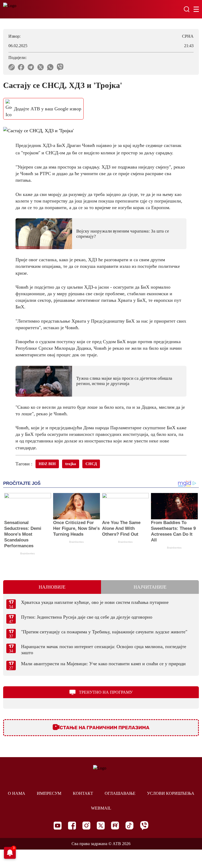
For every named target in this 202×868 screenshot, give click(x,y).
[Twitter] (101, 825)
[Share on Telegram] (31, 67)
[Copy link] (11, 67)
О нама (16, 793)
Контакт (83, 793)
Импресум (49, 793)
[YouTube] (58, 826)
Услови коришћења (170, 793)
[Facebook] (72, 825)
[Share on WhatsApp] (50, 67)
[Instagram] (86, 825)
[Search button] (186, 9)
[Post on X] (40, 67)
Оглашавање (120, 793)
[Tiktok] (129, 825)
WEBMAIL (101, 808)
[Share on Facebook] (21, 67)
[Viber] (144, 825)
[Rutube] (115, 825)
